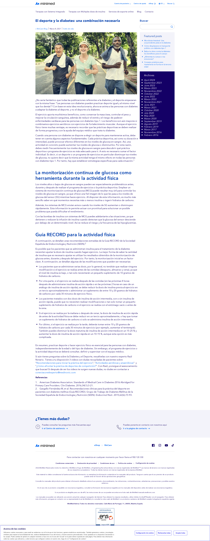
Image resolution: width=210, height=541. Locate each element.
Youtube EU (166, 445)
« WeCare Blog (41, 29)
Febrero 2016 (151, 135)
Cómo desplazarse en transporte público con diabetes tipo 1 (157, 47)
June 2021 (149, 105)
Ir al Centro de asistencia (53, 428)
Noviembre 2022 (153, 91)
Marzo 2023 (150, 88)
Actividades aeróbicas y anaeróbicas (115, 363)
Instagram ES (159, 445)
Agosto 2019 (151, 124)
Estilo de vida (68, 29)
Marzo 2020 (150, 119)
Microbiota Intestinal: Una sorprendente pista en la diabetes (157, 41)
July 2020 (149, 113)
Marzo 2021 (150, 108)
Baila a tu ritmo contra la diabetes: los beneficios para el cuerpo (157, 52)
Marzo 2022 (150, 99)
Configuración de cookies (145, 463)
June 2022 (149, 97)
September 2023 (153, 83)
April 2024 (149, 80)
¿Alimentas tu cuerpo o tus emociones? (154, 58)
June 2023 (149, 86)
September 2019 (153, 121)
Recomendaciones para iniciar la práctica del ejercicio (64, 363)
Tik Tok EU (173, 445)
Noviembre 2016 (153, 132)
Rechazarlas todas (164, 533)
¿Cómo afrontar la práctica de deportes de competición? (66, 366)
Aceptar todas (180, 533)
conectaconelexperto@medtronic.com (55, 373)
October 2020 (151, 110)
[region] (105, 12)
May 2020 (149, 116)
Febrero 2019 (151, 127)
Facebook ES (153, 445)
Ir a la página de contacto (135, 428)
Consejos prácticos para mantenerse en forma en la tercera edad (157, 64)
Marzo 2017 (150, 130)
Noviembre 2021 (153, 102)
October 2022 (151, 94)
